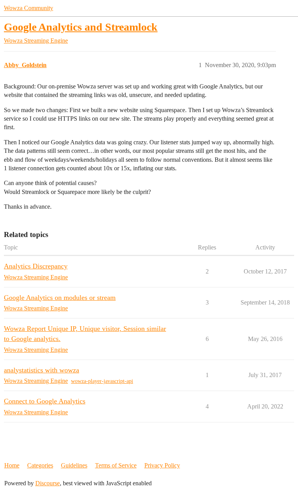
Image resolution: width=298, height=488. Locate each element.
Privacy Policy (162, 465)
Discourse (47, 483)
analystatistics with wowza (41, 370)
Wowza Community (28, 8)
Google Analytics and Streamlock (81, 27)
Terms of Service (116, 465)
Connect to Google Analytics (44, 401)
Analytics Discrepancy (36, 266)
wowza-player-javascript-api (102, 381)
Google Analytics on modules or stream (60, 297)
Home (11, 465)
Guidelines (74, 465)
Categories (40, 465)
